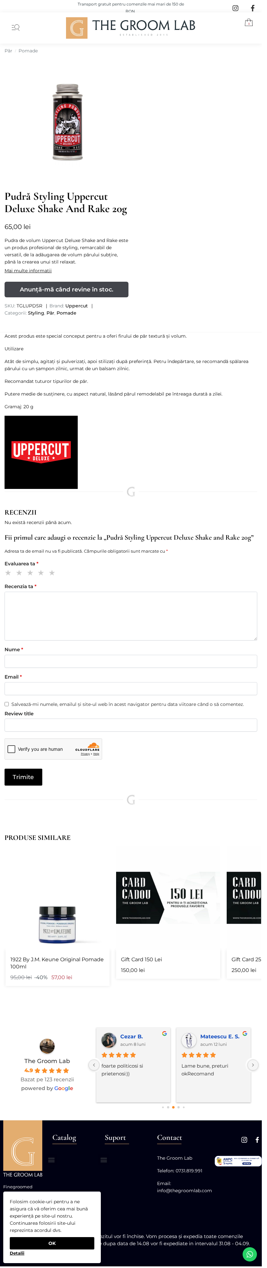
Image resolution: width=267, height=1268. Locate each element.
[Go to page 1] (163, 1107)
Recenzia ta (20, 586)
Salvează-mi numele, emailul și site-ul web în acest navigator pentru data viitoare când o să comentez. (127, 704)
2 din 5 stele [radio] (20, 573)
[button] (246, 23)
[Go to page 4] (179, 1107)
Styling (36, 313)
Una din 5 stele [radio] (9, 573)
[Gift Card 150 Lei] (168, 898)
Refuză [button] (17, 1250)
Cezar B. (131, 1036)
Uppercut (76, 306)
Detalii (17, 1253)
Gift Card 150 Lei (141, 959)
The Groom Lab (47, 1061)
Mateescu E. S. (219, 1036)
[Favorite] (100, 855)
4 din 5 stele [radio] (42, 573)
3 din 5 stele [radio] (31, 573)
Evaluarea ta (21, 563)
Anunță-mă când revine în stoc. (66, 289)
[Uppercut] (131, 452)
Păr (8, 51)
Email (13, 677)
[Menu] (14, 28)
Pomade (28, 51)
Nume (14, 649)
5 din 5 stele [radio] (53, 573)
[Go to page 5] (184, 1107)
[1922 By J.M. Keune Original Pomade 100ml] (58, 898)
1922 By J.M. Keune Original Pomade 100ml (57, 963)
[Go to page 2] (168, 1107)
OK (52, 1243)
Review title (19, 713)
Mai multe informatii (28, 271)
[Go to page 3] (173, 1107)
